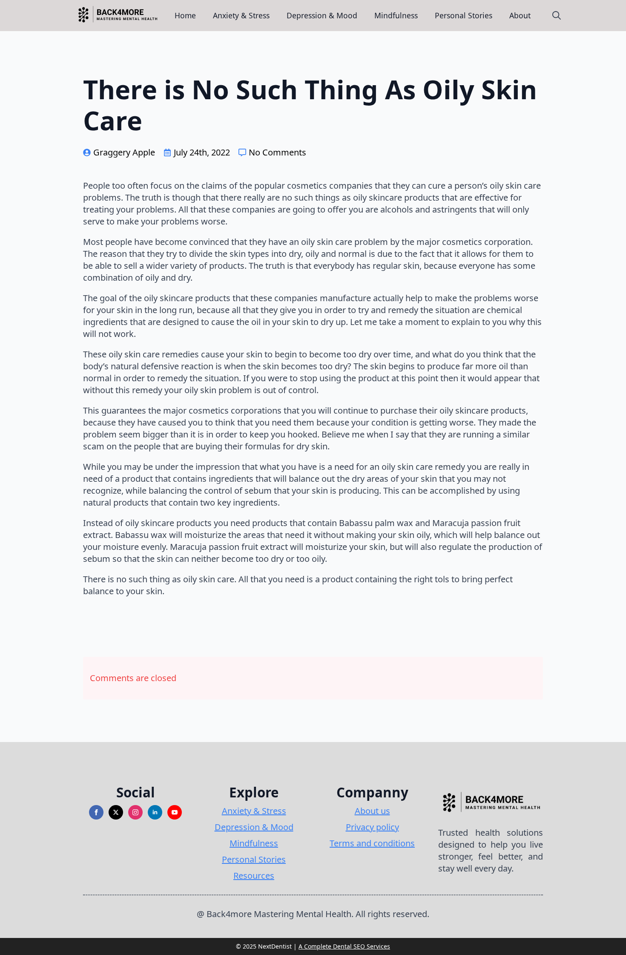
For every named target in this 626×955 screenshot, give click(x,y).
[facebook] (96, 812)
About (520, 15)
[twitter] (116, 812)
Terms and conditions (372, 843)
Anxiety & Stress (241, 15)
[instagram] (135, 812)
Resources (253, 875)
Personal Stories (463, 15)
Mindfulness (396, 15)
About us (372, 811)
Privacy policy (372, 827)
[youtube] (174, 812)
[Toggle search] (557, 15)
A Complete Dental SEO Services (344, 946)
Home (185, 15)
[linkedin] (155, 812)
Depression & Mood (322, 15)
